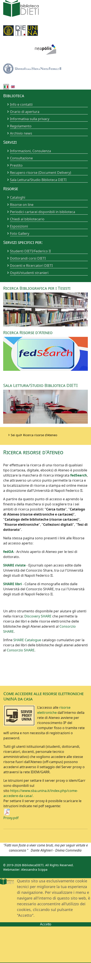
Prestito (16, 165)
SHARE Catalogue (27, 640)
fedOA (8, 551)
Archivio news (21, 133)
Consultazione (21, 158)
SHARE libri (12, 584)
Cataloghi (17, 197)
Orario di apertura (24, 111)
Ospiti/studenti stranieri (29, 272)
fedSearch (78, 475)
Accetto (45, 924)
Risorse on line (21, 204)
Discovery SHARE (37, 616)
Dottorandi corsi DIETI (28, 258)
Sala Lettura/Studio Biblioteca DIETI (38, 179)
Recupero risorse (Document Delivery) (40, 172)
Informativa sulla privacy (29, 119)
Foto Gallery (19, 233)
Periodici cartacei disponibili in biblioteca (42, 211)
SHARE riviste (14, 565)
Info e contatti (21, 104)
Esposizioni (19, 226)
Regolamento (21, 126)
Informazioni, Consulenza (30, 151)
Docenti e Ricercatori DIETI (31, 265)
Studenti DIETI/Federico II (30, 251)
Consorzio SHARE (20, 650)
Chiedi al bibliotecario (27, 219)
